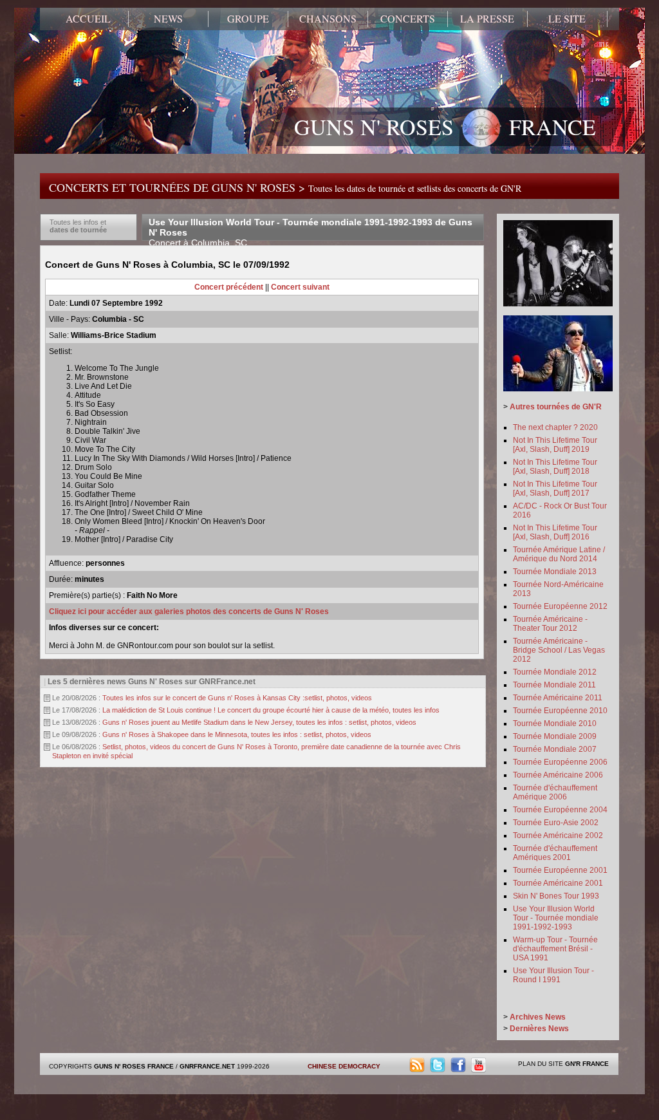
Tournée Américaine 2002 (558, 835)
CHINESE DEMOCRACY (344, 1066)
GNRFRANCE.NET (207, 1066)
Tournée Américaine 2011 (557, 697)
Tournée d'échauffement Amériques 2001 (555, 853)
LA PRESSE (487, 18)
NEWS (168, 18)
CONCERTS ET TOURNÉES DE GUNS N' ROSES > (285, 187)
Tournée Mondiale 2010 (555, 723)
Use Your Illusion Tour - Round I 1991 (553, 975)
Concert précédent (228, 287)
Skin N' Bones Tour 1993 (556, 896)
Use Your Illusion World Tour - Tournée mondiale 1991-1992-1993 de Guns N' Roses (310, 232)
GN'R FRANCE (587, 1063)
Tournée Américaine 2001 (558, 883)
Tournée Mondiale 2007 (555, 749)
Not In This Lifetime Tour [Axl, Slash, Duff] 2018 (555, 467)
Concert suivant (300, 287)
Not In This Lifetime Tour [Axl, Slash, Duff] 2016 (555, 532)
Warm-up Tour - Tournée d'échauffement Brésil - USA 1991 (555, 948)
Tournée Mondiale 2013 (555, 571)
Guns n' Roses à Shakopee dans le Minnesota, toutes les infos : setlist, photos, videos (236, 734)
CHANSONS (328, 18)
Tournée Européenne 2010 (560, 710)
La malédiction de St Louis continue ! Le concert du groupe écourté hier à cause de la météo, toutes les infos (271, 710)
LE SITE (567, 18)
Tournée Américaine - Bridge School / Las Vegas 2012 (559, 650)
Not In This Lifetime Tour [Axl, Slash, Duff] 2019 (555, 445)
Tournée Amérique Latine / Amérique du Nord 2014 (559, 554)
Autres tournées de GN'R (556, 406)
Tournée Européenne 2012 (560, 606)
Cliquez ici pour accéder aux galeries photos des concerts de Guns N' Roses (189, 611)
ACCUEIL (88, 18)
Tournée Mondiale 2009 (555, 736)
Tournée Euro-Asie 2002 (556, 822)
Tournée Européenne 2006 (560, 762)
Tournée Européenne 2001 (560, 870)
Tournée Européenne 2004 (560, 809)
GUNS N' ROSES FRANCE (445, 127)
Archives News (538, 1017)
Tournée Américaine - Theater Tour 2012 (550, 624)
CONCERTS (407, 18)
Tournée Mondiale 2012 (555, 672)
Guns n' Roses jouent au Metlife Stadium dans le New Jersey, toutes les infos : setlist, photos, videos (259, 722)
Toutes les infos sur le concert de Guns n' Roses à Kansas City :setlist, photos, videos (237, 698)
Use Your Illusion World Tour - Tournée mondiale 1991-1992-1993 (556, 917)
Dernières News (539, 1028)
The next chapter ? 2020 (555, 427)
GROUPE (248, 18)
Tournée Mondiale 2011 (554, 684)
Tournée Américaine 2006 (558, 774)
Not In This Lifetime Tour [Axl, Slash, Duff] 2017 (555, 489)
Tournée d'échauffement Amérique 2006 (555, 792)
